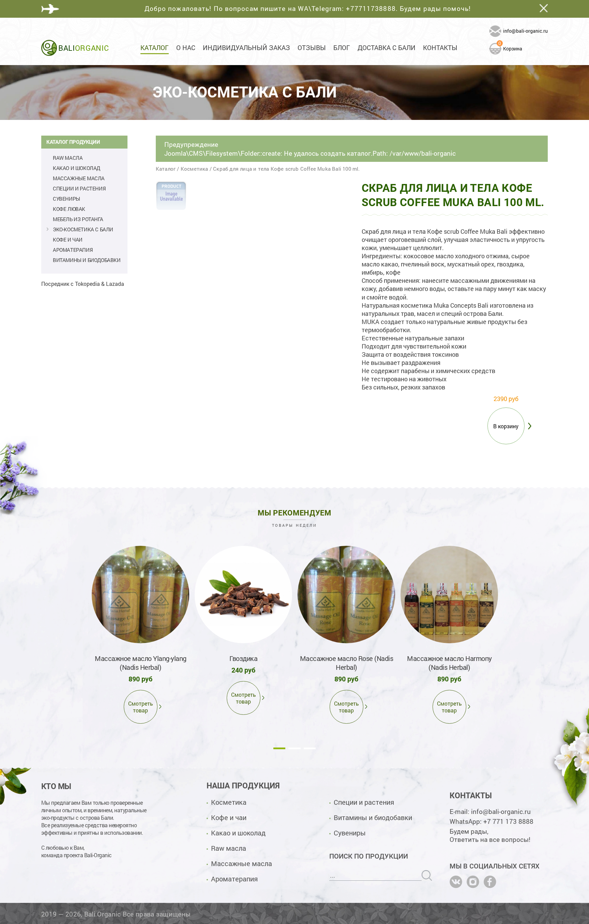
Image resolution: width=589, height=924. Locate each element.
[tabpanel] (140, 633)
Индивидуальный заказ (246, 47)
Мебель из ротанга (78, 219)
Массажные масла (79, 178)
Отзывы (312, 47)
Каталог (154, 47)
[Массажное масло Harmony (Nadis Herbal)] (449, 594)
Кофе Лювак (69, 208)
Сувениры (66, 198)
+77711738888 (370, 8)
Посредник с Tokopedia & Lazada (82, 283)
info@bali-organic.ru (525, 30)
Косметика (228, 802)
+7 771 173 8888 (508, 821)
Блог (341, 47)
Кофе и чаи (67, 239)
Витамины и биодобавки (87, 260)
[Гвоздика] (243, 594)
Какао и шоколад (76, 168)
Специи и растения (79, 188)
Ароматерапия (73, 249)
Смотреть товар (140, 706)
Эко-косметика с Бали (83, 229)
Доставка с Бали (387, 47)
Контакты (440, 47)
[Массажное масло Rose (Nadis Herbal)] (346, 594)
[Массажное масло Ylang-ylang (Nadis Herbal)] (140, 594)
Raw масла (67, 157)
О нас (185, 47)
